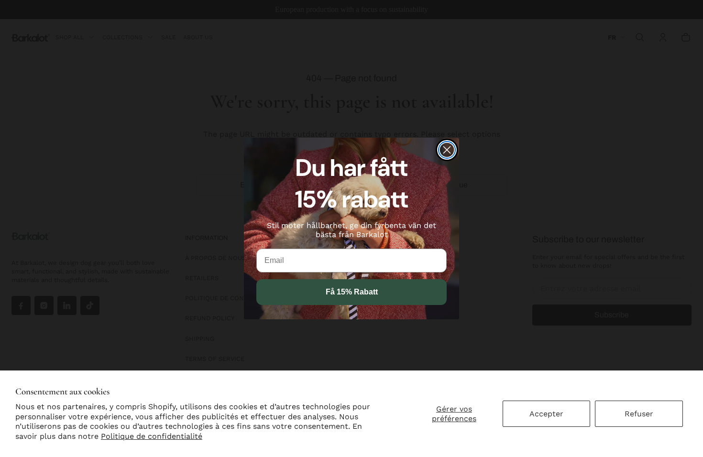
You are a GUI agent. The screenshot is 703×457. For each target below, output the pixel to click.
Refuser (639, 413)
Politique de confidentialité (151, 436)
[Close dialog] (447, 149)
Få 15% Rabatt (352, 292)
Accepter (546, 413)
